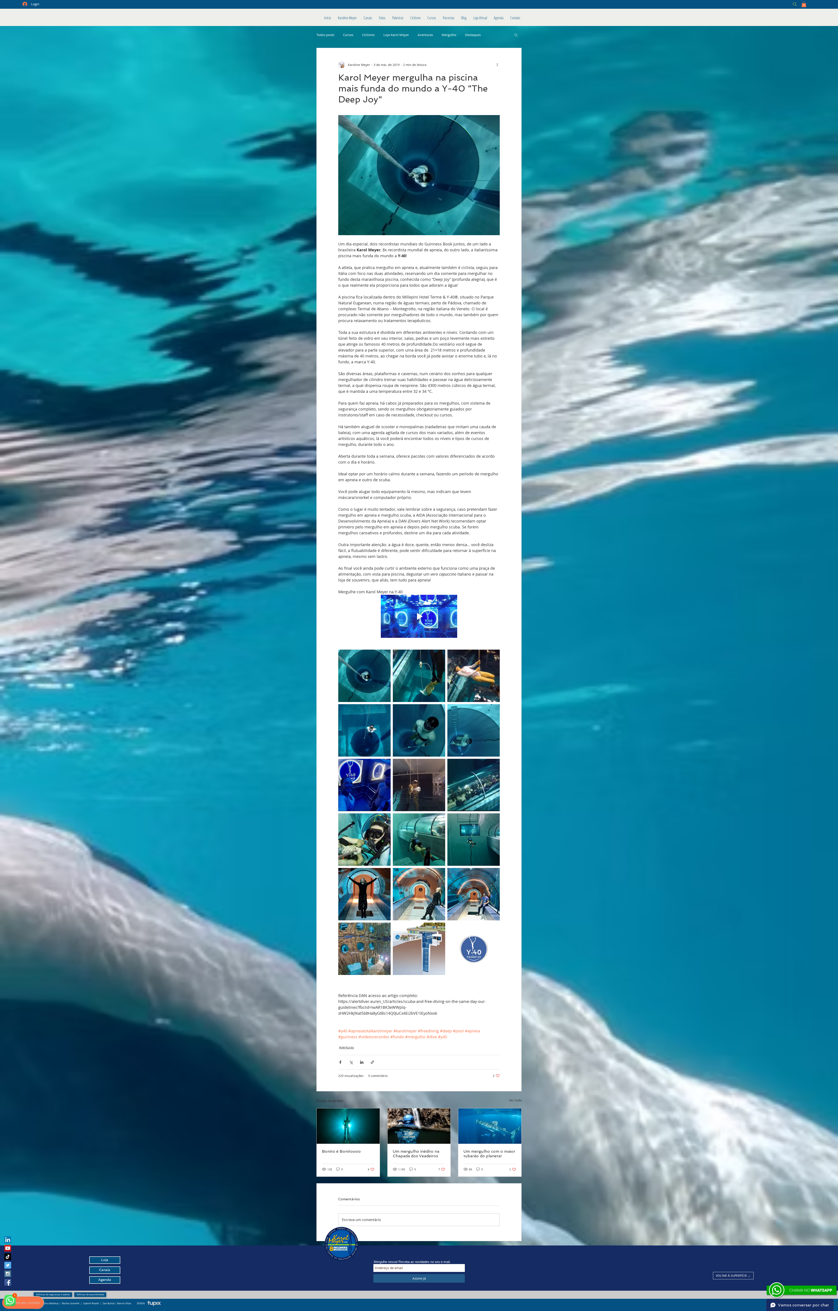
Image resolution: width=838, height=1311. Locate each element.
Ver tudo (515, 1100)
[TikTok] (7, 1256)
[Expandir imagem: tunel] (473, 785)
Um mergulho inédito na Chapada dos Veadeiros (416, 1153)
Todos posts (325, 35)
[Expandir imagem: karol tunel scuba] (419, 839)
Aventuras (425, 35)
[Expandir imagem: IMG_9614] (473, 949)
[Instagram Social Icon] (7, 1273)
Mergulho (449, 35)
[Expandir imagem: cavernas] (364, 949)
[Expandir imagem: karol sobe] (364, 730)
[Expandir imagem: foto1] (473, 839)
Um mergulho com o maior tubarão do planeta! (489, 1153)
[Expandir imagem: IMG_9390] (473, 730)
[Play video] (419, 616)
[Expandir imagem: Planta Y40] (419, 949)
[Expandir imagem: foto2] (364, 676)
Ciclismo (368, 35)
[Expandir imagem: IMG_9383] (419, 785)
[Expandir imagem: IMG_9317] (364, 894)
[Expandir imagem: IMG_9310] (473, 894)
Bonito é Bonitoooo (341, 1151)
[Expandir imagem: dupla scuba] (364, 839)
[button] (803, 4)
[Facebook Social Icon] (7, 1282)
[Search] (763, 4)
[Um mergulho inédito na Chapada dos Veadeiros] (419, 1126)
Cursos (348, 35)
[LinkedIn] (7, 1239)
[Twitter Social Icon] (7, 1265)
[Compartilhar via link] (372, 1062)
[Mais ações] (497, 64)
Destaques (473, 35)
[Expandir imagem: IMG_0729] (419, 730)
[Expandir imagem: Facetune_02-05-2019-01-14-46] (473, 676)
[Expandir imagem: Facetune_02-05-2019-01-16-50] (419, 676)
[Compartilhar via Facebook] (340, 1062)
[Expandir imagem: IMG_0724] (364, 785)
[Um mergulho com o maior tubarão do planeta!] (489, 1126)
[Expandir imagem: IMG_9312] (419, 894)
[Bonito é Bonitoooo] (348, 1126)
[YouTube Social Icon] (7, 1248)
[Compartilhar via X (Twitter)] (351, 1062)
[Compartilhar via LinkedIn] (362, 1062)
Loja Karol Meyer (396, 35)
